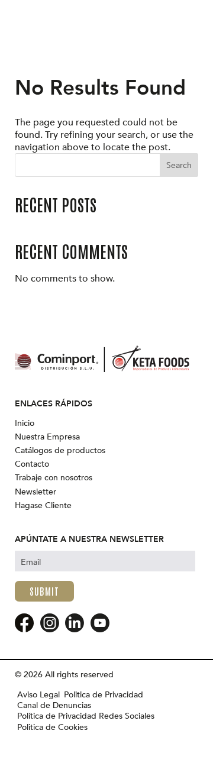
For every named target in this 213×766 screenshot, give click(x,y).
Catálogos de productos (60, 450)
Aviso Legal (38, 695)
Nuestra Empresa (47, 437)
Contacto (32, 464)
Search (179, 165)
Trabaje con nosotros (53, 478)
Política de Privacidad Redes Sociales (85, 716)
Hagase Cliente (43, 505)
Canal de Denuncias (54, 705)
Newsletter (35, 492)
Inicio (24, 423)
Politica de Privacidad (103, 695)
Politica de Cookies (52, 727)
